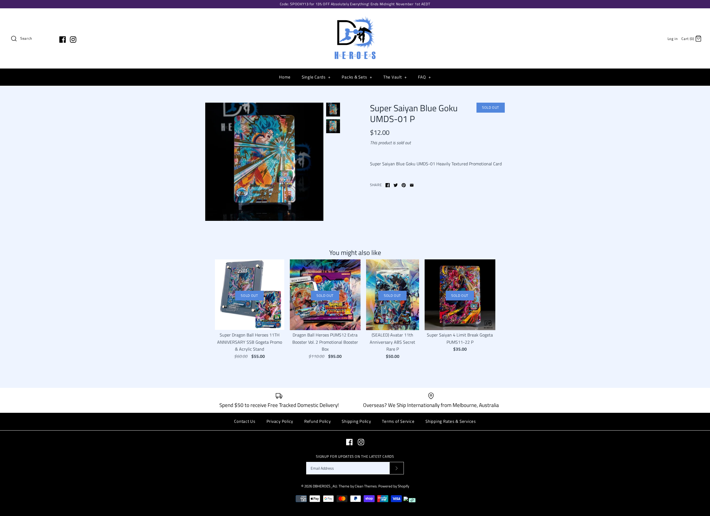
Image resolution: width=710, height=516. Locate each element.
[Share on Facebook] (388, 185)
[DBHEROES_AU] (355, 17)
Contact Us (244, 421)
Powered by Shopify (393, 486)
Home (285, 77)
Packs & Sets (357, 77)
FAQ (424, 77)
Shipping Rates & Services (450, 421)
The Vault (395, 77)
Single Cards (316, 77)
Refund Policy (317, 421)
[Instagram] (73, 39)
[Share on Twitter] (396, 185)
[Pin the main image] (404, 185)
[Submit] (397, 468)
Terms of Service (398, 421)
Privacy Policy (280, 421)
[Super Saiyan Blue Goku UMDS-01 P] (264, 162)
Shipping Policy (356, 421)
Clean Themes (366, 486)
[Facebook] (62, 39)
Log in (673, 38)
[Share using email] (412, 185)
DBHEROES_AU (325, 486)
